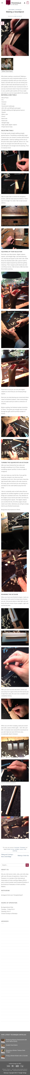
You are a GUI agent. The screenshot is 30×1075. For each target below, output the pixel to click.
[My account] (24, 3)
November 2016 (5, 945)
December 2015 (5, 963)
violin (25, 849)
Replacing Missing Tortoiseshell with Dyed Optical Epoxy (16, 1040)
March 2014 (4, 1019)
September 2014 (6, 1007)
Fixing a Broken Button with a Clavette (17, 1055)
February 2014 (5, 1023)
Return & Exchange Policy (19, 1069)
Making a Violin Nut (23, 855)
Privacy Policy (6, 1069)
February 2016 (5, 957)
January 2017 (5, 942)
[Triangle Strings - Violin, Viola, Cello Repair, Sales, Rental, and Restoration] (13, 3)
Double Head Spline (12, 1045)
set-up (12, 849)
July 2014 (4, 1010)
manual (8, 849)
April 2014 (4, 1016)
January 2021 (5, 926)
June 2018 (4, 932)
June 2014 (4, 1013)
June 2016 (4, 951)
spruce (21, 849)
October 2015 (5, 970)
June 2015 (4, 979)
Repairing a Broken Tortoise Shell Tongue (15, 1051)
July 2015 (4, 976)
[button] (2, 3)
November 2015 (5, 967)
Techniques (18, 9)
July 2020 (4, 929)
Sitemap (6, 1072)
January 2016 (5, 960)
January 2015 (5, 995)
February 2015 (5, 991)
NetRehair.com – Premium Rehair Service (15, 1070)
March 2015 (4, 988)
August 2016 (4, 948)
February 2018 (5, 938)
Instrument (12, 9)
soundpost (17, 849)
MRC (19, 1063)
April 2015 (4, 985)
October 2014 (5, 1004)
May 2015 (4, 982)
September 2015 (6, 973)
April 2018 (4, 935)
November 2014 (5, 1001)
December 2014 (5, 998)
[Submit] (27, 865)
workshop (15, 850)
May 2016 (4, 954)
